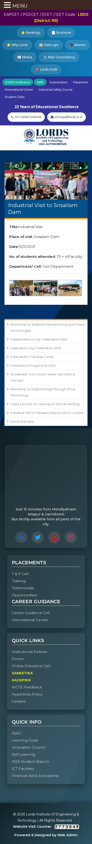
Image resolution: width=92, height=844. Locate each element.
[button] (8, 5)
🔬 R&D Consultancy (59, 57)
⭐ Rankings (31, 32)
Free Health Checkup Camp (32, 357)
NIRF (40, 82)
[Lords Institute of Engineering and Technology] (46, 137)
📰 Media (24, 57)
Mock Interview (22, 421)
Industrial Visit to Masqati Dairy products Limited (46, 413)
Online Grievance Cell (31, 666)
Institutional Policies (29, 651)
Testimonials (23, 588)
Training (19, 581)
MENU (19, 6)
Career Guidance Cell (31, 613)
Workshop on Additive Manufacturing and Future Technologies (47, 327)
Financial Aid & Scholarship (35, 775)
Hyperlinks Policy (27, 694)
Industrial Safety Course (55, 89)
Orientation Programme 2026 (32, 365)
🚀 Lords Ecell (46, 69)
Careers (19, 701)
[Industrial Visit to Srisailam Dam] (46, 180)
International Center (19, 89)
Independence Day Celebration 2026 (38, 339)
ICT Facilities (23, 768)
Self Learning (23, 754)
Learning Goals (25, 740)
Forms (17, 659)
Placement (80, 82)
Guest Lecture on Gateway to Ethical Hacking (44, 404)
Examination (58, 82)
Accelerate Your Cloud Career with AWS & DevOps (42, 377)
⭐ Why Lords (17, 44)
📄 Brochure (61, 32)
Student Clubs (15, 97)
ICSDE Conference (17, 82)
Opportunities (24, 595)
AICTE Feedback (27, 687)
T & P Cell (20, 574)
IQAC (16, 733)
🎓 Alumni (77, 44)
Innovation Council (28, 747)
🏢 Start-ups (49, 44)
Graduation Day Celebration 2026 (35, 348)
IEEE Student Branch (30, 761)
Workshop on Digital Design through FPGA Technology (42, 392)
